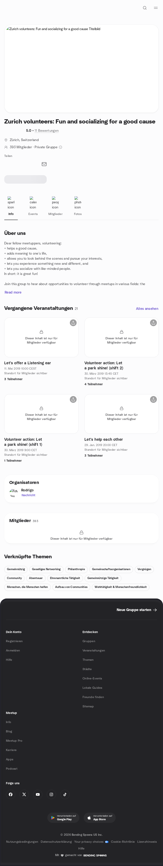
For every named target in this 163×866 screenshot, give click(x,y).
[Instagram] (51, 794)
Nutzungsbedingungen (22, 841)
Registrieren (14, 641)
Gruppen (89, 641)
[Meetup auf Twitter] (24, 794)
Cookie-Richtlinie (123, 841)
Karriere (11, 750)
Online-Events (92, 678)
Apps (9, 759)
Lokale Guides (93, 687)
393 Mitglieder (21, 147)
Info (8, 722)
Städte (87, 669)
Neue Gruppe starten (134, 610)
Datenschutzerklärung (56, 841)
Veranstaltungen (94, 650)
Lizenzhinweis (147, 841)
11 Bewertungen (47, 130)
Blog (9, 731)
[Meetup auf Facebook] (10, 794)
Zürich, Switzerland (24, 140)
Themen (88, 659)
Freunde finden (93, 697)
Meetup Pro (14, 740)
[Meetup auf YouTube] (37, 794)
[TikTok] (65, 794)
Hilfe (9, 659)
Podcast (11, 768)
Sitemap (88, 706)
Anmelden (13, 650)
